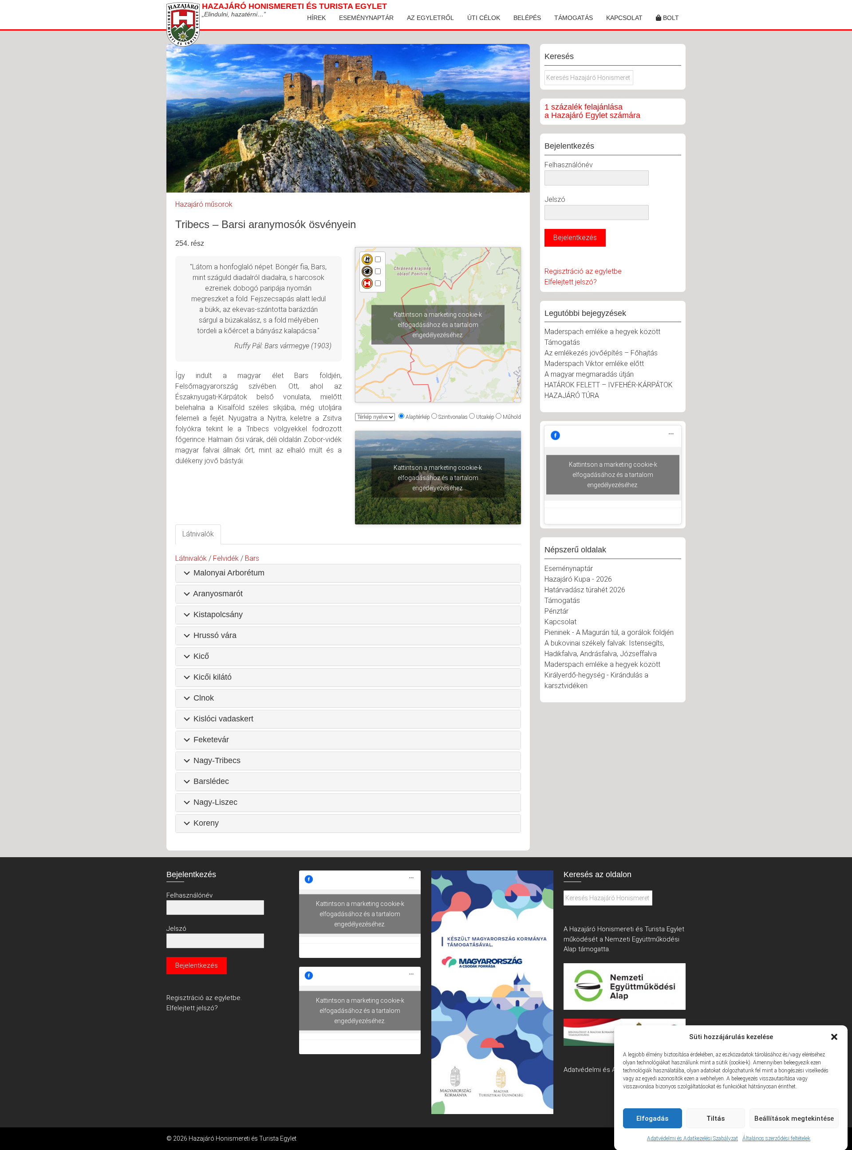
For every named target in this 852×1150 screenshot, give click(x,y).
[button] (834, 1036)
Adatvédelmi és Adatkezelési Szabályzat (692, 1138)
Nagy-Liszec (215, 802)
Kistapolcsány (218, 614)
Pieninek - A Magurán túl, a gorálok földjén (609, 632)
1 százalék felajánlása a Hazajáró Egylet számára (592, 111)
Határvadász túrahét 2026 (584, 590)
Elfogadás (652, 1118)
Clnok (203, 697)
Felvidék (226, 558)
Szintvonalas (453, 417)
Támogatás (573, 17)
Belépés (527, 17)
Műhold (512, 417)
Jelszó (554, 199)
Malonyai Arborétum (228, 572)
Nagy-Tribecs (217, 760)
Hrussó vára (215, 635)
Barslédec (211, 781)
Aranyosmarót (218, 593)
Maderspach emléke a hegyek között (602, 331)
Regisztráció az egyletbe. (204, 998)
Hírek (316, 17)
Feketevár (211, 739)
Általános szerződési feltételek (776, 1138)
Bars (252, 558)
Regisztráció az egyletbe (583, 271)
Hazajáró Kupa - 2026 (578, 579)
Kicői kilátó (212, 677)
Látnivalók (191, 558)
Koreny (206, 823)
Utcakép (485, 417)
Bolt (670, 17)
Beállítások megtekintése (794, 1118)
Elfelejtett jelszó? (570, 282)
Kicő (201, 656)
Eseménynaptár (366, 17)
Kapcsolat (624, 17)
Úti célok (483, 17)
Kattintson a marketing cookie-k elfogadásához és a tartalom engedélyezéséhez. (438, 325)
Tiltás (715, 1118)
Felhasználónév (568, 165)
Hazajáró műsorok (204, 204)
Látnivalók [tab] (198, 534)
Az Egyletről (430, 17)
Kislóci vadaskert (223, 718)
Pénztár (556, 611)
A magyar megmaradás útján (589, 374)
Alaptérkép (418, 417)
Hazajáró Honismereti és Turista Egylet (294, 6)
